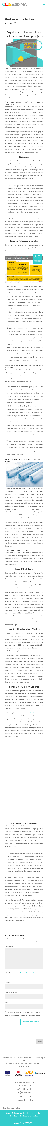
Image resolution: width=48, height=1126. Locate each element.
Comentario (9, 946)
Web (6, 1002)
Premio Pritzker (35, 713)
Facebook (21, 1100)
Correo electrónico (12, 992)
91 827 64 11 (25, 1089)
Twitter (31, 1100)
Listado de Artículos (11, 1108)
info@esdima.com (24, 1092)
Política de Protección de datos (24, 1116)
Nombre (8, 982)
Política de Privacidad (26, 973)
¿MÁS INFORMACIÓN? (24, 1123)
